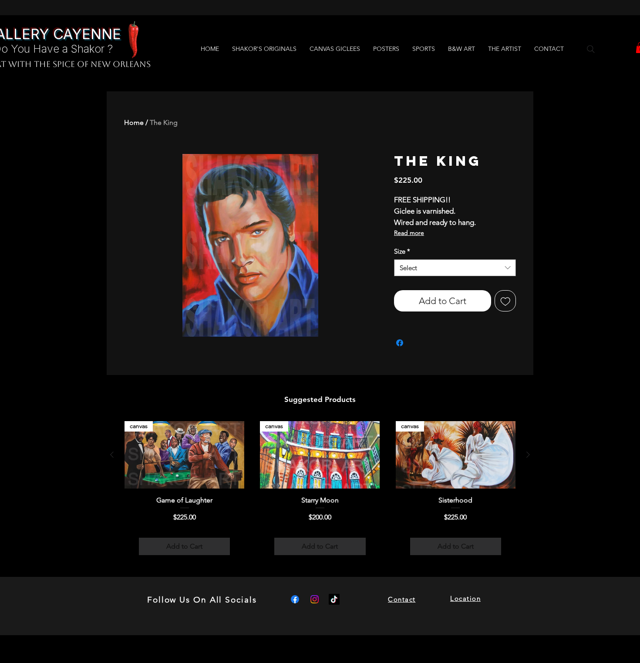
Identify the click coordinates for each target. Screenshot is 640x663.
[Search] (591, 48)
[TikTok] (334, 599)
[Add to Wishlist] (505, 301)
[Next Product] (528, 454)
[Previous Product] (112, 454)
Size (402, 251)
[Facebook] (295, 599)
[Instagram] (314, 599)
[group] (320, 495)
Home (134, 122)
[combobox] (455, 267)
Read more (409, 233)
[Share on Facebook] (399, 343)
